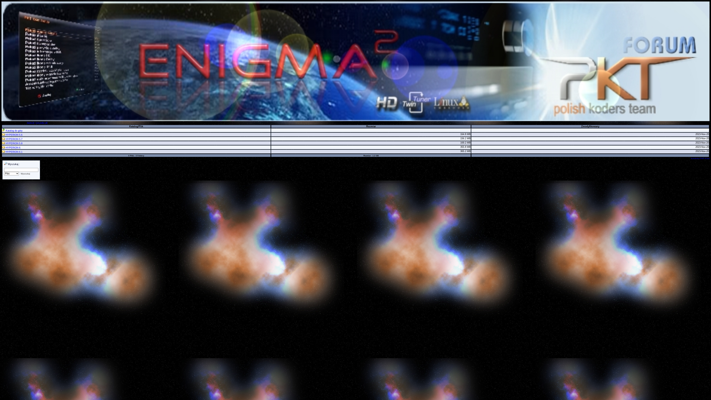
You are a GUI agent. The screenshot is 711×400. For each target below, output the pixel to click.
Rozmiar (371, 126)
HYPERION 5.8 (13, 143)
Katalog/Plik (136, 126)
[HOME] (355, 120)
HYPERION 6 (12, 147)
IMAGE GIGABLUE (37, 123)
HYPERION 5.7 (13, 139)
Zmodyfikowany (590, 126)
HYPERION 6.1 (13, 152)
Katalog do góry (14, 130)
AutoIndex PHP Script (700, 158)
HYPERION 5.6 (13, 135)
